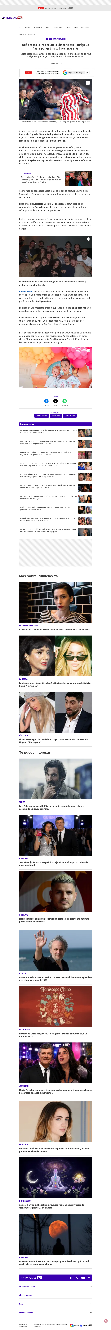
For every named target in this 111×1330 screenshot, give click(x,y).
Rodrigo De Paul (41, 416)
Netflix (76, 27)
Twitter (55, 405)
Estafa (68, 27)
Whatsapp (65, 405)
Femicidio (27, 27)
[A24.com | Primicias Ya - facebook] (71, 1278)
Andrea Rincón (38, 27)
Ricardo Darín (58, 27)
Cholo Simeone (70, 416)
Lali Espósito (85, 27)
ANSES (48, 27)
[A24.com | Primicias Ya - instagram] (89, 1278)
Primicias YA (22, 34)
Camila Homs (25, 291)
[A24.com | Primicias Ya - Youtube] (83, 1278)
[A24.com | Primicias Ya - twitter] (76, 1278)
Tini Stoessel (55, 416)
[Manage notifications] (106, 1321)
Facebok (46, 405)
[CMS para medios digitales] (86, 1325)
